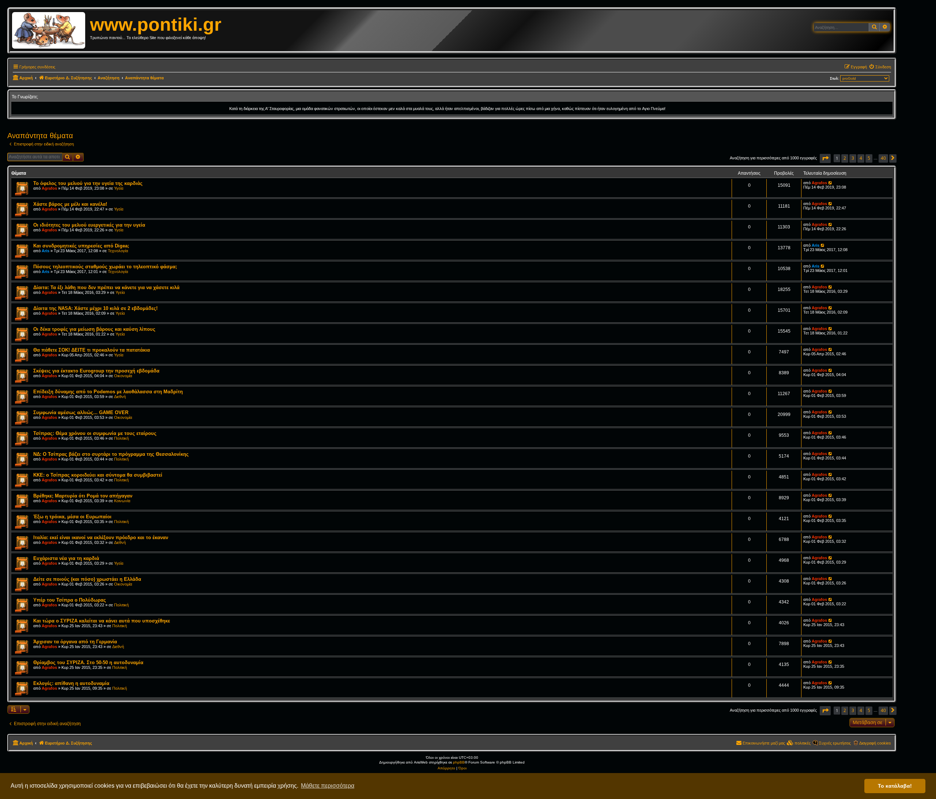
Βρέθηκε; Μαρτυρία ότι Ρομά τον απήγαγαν (82, 496)
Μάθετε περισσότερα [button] (327, 786)
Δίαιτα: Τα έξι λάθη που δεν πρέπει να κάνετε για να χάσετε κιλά (106, 287)
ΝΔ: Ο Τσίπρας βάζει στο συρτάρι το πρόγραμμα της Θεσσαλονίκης (111, 454)
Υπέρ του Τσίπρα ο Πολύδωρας (69, 600)
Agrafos (49, 188)
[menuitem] (880, 67)
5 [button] (869, 158)
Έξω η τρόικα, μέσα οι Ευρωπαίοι (72, 516)
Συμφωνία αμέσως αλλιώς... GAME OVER (80, 412)
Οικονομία (123, 376)
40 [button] (883, 158)
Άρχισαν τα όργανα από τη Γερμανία (75, 641)
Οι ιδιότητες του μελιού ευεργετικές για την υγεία (89, 225)
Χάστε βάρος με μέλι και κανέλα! (70, 204)
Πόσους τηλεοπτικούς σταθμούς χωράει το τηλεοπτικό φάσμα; (105, 266)
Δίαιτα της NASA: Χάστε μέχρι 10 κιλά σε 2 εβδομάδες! (95, 308)
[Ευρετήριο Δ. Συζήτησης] (51, 30)
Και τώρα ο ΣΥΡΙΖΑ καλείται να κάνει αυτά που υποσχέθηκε (101, 621)
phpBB (459, 762)
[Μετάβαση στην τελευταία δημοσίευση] (830, 183)
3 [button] (853, 158)
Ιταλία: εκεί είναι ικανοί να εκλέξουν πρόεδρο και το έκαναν (100, 537)
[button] (825, 158)
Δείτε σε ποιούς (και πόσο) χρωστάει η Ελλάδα (87, 579)
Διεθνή (120, 396)
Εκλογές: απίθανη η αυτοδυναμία (71, 683)
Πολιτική (121, 438)
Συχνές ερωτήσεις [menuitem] (835, 743)
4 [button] (861, 158)
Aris (45, 251)
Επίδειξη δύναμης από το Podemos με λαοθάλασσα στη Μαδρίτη (108, 391)
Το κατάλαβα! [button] (895, 786)
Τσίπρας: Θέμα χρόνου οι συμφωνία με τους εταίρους (94, 433)
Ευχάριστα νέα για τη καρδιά (66, 558)
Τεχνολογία (118, 251)
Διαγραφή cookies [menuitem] (875, 743)
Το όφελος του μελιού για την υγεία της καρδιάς (88, 183)
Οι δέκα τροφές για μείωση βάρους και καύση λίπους (94, 329)
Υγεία (118, 188)
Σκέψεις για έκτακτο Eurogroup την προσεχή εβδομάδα (96, 371)
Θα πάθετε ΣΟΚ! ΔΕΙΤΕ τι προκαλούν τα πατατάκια (91, 350)
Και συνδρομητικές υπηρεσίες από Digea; (81, 246)
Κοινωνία (122, 501)
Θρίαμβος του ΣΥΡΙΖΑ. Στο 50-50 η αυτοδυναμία (88, 662)
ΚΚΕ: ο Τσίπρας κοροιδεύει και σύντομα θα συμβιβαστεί (97, 475)
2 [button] (844, 158)
